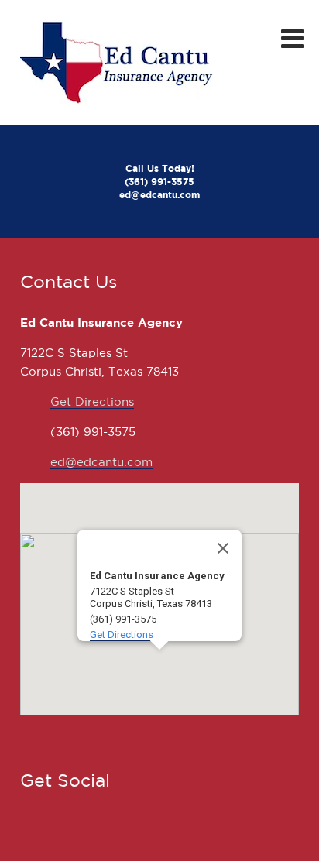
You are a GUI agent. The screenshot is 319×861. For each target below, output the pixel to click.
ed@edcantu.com (101, 462)
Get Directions (92, 402)
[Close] (223, 548)
